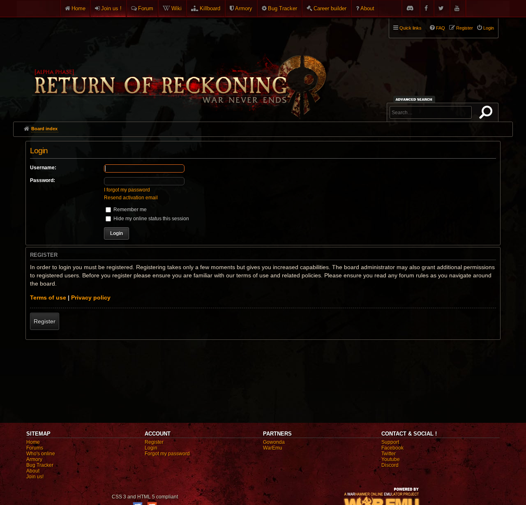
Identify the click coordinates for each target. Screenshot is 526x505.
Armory (243, 8)
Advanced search (415, 99)
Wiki (176, 8)
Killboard (210, 8)
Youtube (390, 459)
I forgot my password (127, 190)
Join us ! (111, 8)
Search (487, 114)
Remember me (129, 209)
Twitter (388, 454)
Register (44, 321)
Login (151, 448)
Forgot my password (167, 454)
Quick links (410, 27)
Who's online (40, 454)
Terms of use (48, 297)
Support (390, 442)
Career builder (330, 8)
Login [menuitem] (488, 27)
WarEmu (272, 448)
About (367, 8)
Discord (390, 465)
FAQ (440, 27)
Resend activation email (131, 198)
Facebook (392, 448)
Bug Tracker (282, 8)
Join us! (35, 477)
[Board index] (178, 66)
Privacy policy (91, 297)
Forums (34, 448)
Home (78, 8)
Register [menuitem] (464, 27)
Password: (42, 180)
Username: (43, 168)
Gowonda (274, 442)
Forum (145, 8)
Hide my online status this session (150, 218)
